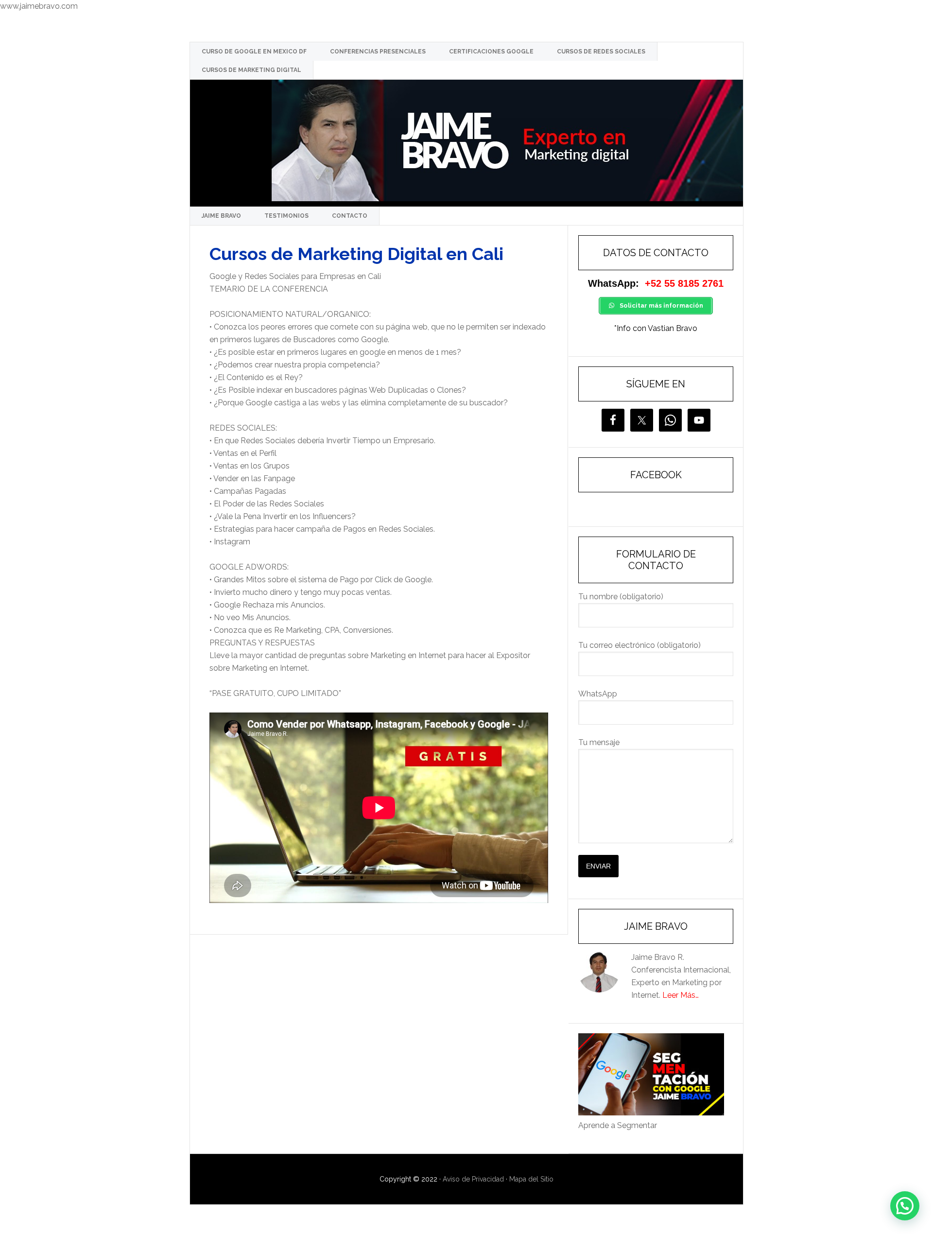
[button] (904, 1205)
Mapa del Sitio (531, 1179)
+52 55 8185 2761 (684, 283)
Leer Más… (680, 995)
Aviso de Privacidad (473, 1179)
